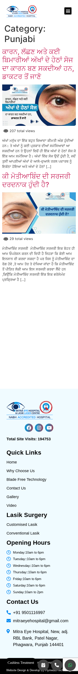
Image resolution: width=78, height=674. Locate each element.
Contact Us (16, 488)
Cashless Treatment (21, 662)
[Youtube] (49, 428)
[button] (68, 11)
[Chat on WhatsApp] (70, 665)
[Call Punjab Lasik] (56, 665)
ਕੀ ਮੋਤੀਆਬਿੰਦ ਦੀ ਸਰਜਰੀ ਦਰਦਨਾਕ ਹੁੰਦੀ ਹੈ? (36, 180)
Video (11, 505)
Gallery (12, 497)
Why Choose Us (20, 471)
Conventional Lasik (22, 533)
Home (11, 462)
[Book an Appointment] (43, 665)
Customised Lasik (21, 524)
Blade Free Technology (26, 479)
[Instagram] (39, 428)
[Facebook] (29, 428)
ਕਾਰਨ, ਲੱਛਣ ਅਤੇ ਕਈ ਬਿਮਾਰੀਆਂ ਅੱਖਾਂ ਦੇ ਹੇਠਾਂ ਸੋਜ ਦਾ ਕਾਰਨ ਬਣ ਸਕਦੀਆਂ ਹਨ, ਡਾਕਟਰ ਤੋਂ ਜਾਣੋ (38, 64)
